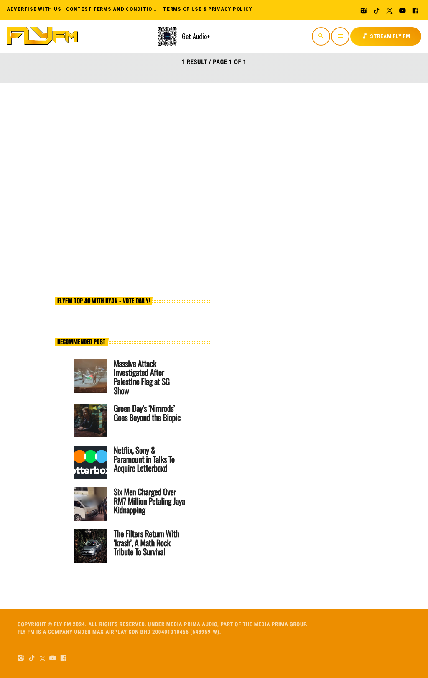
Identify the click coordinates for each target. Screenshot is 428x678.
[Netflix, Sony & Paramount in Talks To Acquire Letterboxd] (90, 462)
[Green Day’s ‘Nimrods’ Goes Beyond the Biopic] (90, 420)
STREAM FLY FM (385, 36)
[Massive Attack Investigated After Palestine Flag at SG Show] (90, 376)
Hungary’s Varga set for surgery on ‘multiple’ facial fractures (264, 162)
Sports (183, 138)
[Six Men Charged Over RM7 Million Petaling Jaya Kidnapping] (90, 504)
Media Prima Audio (191, 625)
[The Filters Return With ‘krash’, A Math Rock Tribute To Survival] (90, 546)
